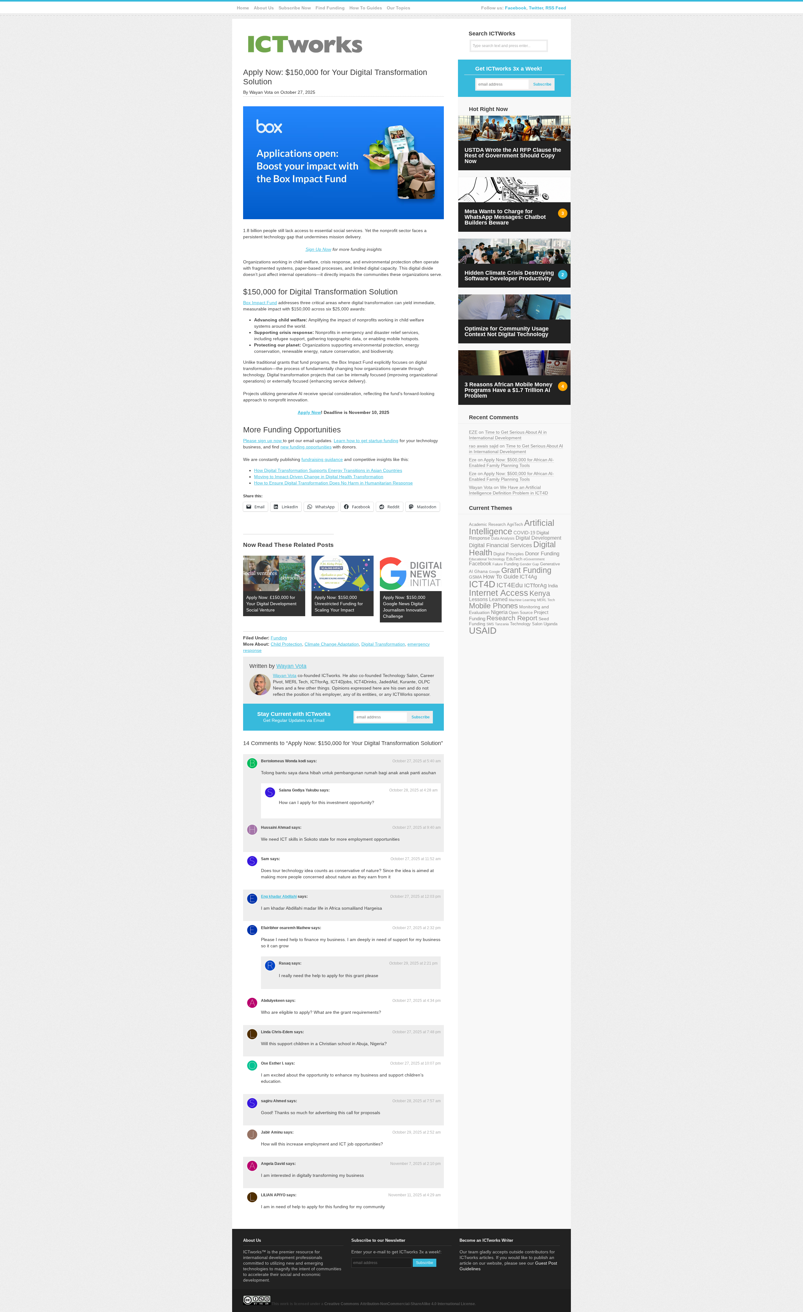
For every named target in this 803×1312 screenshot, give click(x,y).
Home (243, 7)
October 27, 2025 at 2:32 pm (416, 928)
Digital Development (538, 538)
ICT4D (482, 584)
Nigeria (499, 612)
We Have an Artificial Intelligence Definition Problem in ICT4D (508, 490)
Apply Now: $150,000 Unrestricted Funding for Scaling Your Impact (339, 603)
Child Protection (286, 644)
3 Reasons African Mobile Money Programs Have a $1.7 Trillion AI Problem (508, 390)
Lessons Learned (488, 599)
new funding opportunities (306, 446)
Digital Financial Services (500, 545)
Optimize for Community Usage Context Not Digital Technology (507, 331)
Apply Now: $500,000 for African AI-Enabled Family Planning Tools (511, 462)
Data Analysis (502, 538)
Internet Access (498, 593)
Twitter (536, 7)
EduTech (514, 559)
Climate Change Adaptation (332, 644)
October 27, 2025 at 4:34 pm (416, 1000)
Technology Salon (526, 624)
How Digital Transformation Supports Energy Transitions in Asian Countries (328, 470)
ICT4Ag (528, 576)
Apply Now (309, 412)
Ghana (481, 571)
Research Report (512, 618)
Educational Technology (487, 559)
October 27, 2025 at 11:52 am (416, 859)
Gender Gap (529, 564)
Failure (497, 564)
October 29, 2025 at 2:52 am (416, 1132)
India (553, 585)
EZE (473, 432)
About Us (264, 7)
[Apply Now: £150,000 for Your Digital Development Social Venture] (274, 573)
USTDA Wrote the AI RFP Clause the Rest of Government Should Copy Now (513, 155)
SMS (490, 624)
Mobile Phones (493, 605)
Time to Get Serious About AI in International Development (508, 435)
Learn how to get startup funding (366, 440)
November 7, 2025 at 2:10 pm (415, 1163)
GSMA (475, 576)
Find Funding (330, 7)
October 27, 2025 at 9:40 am (416, 827)
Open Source (521, 612)
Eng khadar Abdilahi (279, 896)
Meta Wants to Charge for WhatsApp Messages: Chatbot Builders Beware (505, 217)
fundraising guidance (322, 459)
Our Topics (398, 7)
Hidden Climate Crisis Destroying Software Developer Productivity (509, 276)
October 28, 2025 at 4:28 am (413, 790)
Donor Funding (542, 554)
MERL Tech (546, 600)
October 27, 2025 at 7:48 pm (416, 1032)
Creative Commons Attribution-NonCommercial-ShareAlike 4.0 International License (399, 1304)
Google (494, 572)
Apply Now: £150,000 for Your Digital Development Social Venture (271, 603)
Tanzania (502, 624)
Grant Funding (526, 570)
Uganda (550, 624)
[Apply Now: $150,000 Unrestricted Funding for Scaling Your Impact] (342, 573)
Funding (279, 637)
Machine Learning (522, 600)
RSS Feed (555, 7)
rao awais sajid (483, 445)
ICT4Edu (510, 585)
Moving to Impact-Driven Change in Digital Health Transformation (318, 476)
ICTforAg (535, 585)
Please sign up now (263, 440)
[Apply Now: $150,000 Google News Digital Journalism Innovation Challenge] (411, 573)
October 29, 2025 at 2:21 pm (413, 963)
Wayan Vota (291, 666)
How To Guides (365, 7)
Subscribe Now (295, 7)
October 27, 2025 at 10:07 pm (415, 1063)
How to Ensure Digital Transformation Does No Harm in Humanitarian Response (333, 482)
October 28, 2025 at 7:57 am (416, 1101)
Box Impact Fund (260, 302)
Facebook (515, 7)
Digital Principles (508, 554)
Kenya (539, 593)
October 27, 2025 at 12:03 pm (415, 896)
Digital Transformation (383, 644)
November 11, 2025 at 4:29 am (414, 1195)
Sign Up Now (318, 249)
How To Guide (500, 577)
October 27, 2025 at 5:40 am (416, 761)
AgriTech (515, 524)
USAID (483, 630)
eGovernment (534, 559)
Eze (472, 459)
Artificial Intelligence (511, 527)
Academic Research (487, 524)
